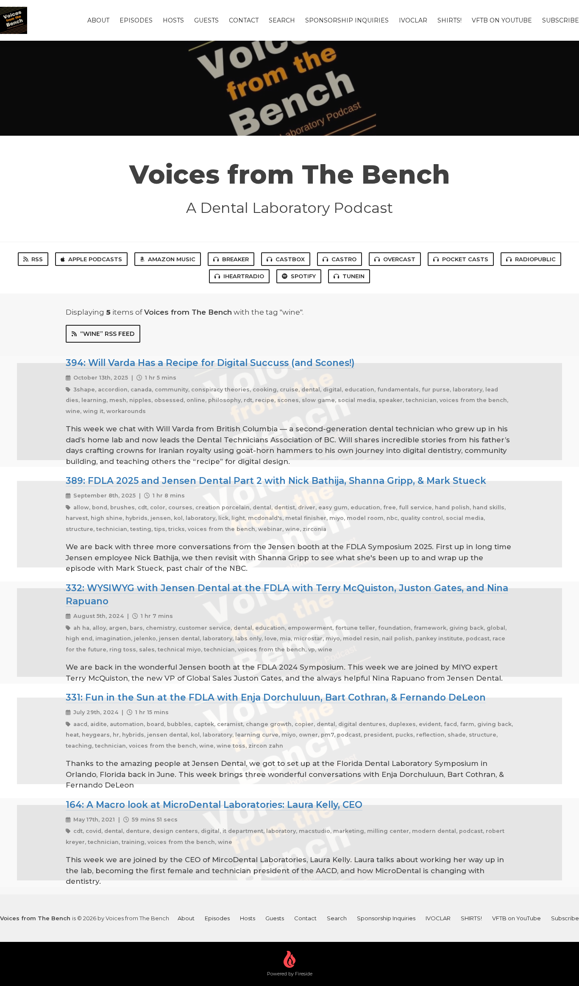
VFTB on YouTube (502, 20)
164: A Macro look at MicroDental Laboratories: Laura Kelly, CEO (214, 804)
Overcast (399, 259)
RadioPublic (535, 259)
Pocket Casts (465, 259)
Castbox (290, 259)
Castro (343, 259)
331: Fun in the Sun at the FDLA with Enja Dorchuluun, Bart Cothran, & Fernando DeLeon (276, 697)
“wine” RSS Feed (107, 334)
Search (282, 20)
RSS (37, 259)
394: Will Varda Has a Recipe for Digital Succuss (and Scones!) (210, 362)
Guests (206, 20)
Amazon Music (171, 259)
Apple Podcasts (95, 259)
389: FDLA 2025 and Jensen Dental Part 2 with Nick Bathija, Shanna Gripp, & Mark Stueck (276, 480)
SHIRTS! (449, 20)
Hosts (173, 20)
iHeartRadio (243, 276)
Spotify (303, 276)
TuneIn (353, 276)
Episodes (136, 20)
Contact (244, 20)
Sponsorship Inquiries (347, 20)
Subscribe (560, 20)
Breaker (235, 259)
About (98, 20)
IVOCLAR (413, 20)
